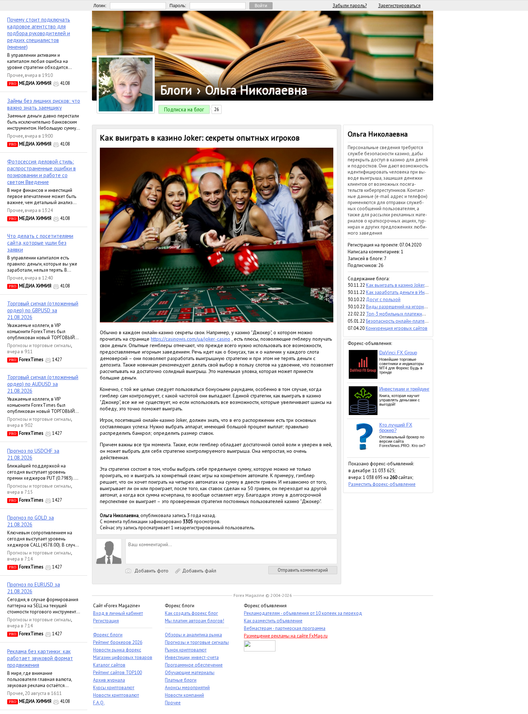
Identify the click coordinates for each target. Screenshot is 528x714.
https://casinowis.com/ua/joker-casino (190, 339)
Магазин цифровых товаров (122, 657)
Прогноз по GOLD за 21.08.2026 (30, 521)
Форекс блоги (107, 635)
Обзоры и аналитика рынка (193, 635)
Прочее (15, 75)
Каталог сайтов (109, 665)
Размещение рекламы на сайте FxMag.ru (286, 636)
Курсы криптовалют (113, 688)
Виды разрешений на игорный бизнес (405, 307)
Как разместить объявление (273, 621)
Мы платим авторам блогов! (194, 621)
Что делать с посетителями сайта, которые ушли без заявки (40, 242)
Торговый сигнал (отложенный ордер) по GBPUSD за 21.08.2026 (42, 310)
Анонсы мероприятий (187, 688)
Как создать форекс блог (191, 613)
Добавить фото (150, 570)
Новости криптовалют (116, 695)
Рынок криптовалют (186, 650)
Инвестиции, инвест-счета (192, 657)
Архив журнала (109, 680)
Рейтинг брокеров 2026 (117, 642)
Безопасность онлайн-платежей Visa (404, 321)
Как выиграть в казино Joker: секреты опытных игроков (423, 285)
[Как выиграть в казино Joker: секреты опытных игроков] (216, 321)
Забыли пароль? (350, 6)
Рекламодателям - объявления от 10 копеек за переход (303, 613)
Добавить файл (198, 570)
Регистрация (106, 621)
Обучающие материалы (189, 672)
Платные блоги (180, 680)
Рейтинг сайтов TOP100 (117, 672)
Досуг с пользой (383, 299)
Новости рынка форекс (117, 650)
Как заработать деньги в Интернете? (404, 292)
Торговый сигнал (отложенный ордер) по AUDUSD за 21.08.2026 (42, 384)
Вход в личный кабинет (118, 613)
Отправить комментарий (303, 570)
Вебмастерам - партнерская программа (284, 628)
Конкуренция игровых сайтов (396, 328)
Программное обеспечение (194, 665)
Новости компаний (184, 695)
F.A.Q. (99, 703)
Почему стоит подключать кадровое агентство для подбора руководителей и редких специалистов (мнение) (38, 33)
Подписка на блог (184, 109)
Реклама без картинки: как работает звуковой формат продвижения (40, 658)
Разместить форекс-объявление (382, 484)
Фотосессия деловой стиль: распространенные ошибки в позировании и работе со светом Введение (41, 171)
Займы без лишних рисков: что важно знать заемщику (43, 104)
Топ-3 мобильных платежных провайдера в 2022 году (423, 314)
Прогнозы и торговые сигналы (39, 345)
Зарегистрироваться (399, 6)
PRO (12, 84)
